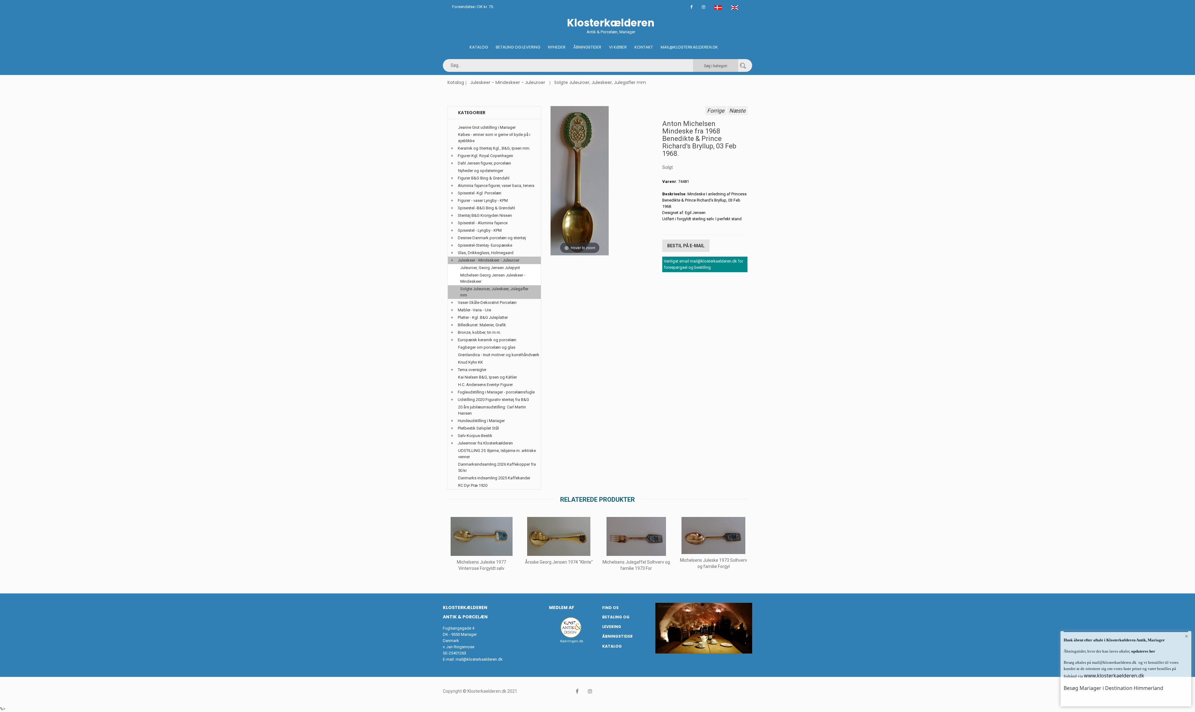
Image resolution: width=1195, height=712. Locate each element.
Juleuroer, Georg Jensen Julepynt (490, 267)
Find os (610, 607)
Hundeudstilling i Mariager (481, 420)
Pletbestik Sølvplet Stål (478, 428)
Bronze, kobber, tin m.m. (479, 332)
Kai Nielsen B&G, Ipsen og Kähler (487, 377)
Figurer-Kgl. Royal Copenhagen (485, 155)
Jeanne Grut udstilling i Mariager (487, 127)
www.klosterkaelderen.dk (1114, 675)
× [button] (1186, 636)
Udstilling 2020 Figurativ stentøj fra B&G (493, 399)
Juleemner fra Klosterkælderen (485, 443)
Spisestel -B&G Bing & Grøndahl (486, 208)
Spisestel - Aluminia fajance (483, 223)
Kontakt (644, 47)
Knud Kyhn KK (470, 362)
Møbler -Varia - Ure (474, 310)
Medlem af (561, 607)
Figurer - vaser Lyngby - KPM (483, 200)
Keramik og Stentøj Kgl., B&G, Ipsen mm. (494, 148)
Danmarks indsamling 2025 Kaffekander (494, 478)
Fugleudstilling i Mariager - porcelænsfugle (496, 392)
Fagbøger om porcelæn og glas (486, 347)
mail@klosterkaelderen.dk (479, 659)
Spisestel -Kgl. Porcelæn (479, 193)
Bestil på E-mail (686, 245)
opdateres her (1142, 651)
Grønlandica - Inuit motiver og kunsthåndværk (498, 354)
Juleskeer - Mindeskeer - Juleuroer (507, 82)
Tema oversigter (472, 369)
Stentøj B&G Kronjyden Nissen (485, 215)
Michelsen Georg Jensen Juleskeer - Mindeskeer (492, 278)
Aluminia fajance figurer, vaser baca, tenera (496, 185)
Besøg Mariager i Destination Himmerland (1113, 688)
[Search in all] (742, 65)
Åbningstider (587, 47)
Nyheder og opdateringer (480, 170)
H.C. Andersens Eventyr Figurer (485, 384)
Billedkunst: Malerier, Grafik (482, 325)
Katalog (479, 47)
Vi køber (618, 47)
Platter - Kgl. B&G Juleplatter (483, 317)
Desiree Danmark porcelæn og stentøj (492, 237)
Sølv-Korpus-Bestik (475, 435)
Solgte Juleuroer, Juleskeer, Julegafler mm (600, 82)
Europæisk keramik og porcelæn (487, 339)
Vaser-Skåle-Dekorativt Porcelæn (487, 302)
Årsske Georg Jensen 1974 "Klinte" (559, 562)
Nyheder (556, 47)
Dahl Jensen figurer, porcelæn (484, 163)
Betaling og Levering (518, 47)
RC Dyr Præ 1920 (472, 485)
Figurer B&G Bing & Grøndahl (483, 178)
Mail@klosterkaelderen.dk (689, 47)
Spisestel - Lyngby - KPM (480, 230)
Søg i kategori (715, 66)
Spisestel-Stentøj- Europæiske (485, 245)
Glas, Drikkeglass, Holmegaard (485, 252)
